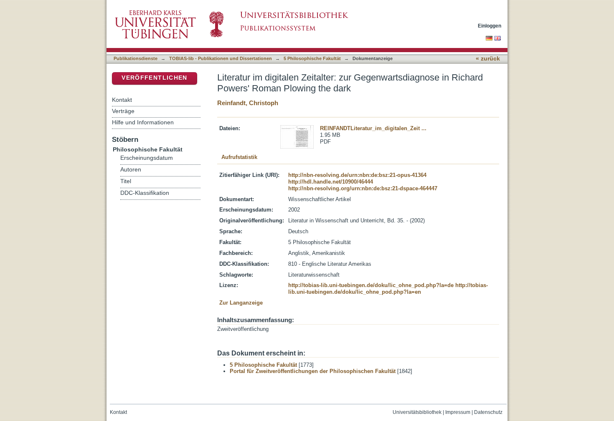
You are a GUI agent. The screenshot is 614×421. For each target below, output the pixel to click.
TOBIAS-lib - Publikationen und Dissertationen (220, 58)
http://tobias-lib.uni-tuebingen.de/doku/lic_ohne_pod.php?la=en (388, 288)
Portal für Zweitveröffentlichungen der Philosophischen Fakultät (313, 371)
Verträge (123, 111)
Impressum (457, 412)
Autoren (130, 169)
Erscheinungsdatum (146, 158)
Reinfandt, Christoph (247, 102)
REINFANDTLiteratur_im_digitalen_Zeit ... (373, 128)
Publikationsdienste (135, 58)
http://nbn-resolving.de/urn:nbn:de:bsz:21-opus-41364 (357, 175)
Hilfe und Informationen (143, 122)
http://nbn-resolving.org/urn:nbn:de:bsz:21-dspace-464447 (362, 188)
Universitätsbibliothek (417, 412)
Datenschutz (488, 412)
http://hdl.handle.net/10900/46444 (330, 182)
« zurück (488, 58)
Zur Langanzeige (241, 303)
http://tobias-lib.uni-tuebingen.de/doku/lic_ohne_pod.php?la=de (371, 285)
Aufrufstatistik (239, 157)
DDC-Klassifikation (144, 193)
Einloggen (489, 25)
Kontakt (122, 99)
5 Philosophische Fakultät (312, 58)
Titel (125, 181)
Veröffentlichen (154, 78)
